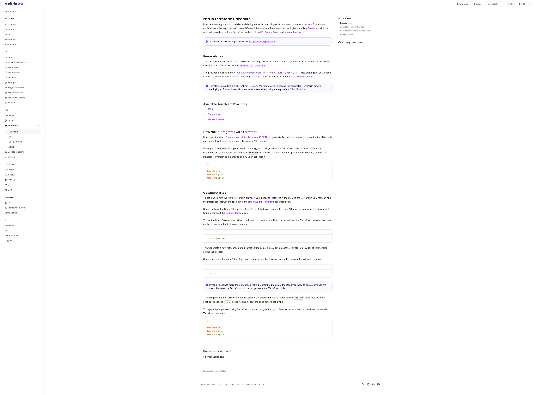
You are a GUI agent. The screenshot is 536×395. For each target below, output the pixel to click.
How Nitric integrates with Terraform (355, 31)
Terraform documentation (251, 65)
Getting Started (233, 213)
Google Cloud (272, 32)
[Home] (14, 4)
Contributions (228, 384)
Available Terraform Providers (353, 27)
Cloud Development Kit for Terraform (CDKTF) (258, 72)
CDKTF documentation (301, 76)
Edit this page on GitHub (352, 42)
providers (307, 24)
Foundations (463, 4)
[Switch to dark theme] (530, 4)
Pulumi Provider (298, 89)
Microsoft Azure (293, 32)
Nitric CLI (253, 201)
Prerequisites (346, 23)
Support (240, 384)
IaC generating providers (262, 41)
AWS (260, 32)
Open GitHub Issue (215, 357)
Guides (477, 4)
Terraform (313, 28)
